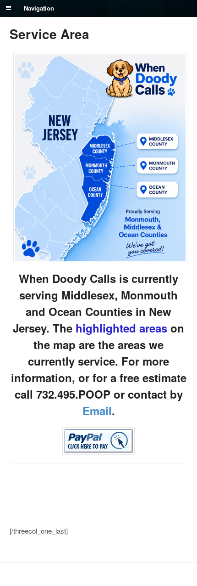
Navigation (39, 7)
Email (97, 410)
